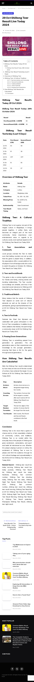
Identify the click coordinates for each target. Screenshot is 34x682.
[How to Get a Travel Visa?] (6, 597)
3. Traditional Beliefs (15, 84)
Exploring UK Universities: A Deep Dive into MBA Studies (22, 586)
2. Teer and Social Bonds (16, 82)
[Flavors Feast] (17, 3)
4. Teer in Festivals (15, 85)
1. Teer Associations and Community (19, 80)
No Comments (21, 30)
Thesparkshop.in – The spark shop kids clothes (24, 525)
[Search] (31, 3)
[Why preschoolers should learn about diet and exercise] (6, 564)
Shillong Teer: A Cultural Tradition (15, 78)
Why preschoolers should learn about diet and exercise (21, 564)
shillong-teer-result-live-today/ (12, 512)
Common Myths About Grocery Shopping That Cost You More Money (21, 575)
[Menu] (3, 3)
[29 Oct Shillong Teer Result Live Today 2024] (17, 46)
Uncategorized (8, 13)
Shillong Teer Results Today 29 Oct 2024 (15, 65)
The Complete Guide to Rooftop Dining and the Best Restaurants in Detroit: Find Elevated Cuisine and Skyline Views (22, 640)
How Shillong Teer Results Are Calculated (14, 90)
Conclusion (10, 93)
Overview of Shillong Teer (13, 76)
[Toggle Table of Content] (28, 61)
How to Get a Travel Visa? (21, 595)
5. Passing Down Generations (18, 87)
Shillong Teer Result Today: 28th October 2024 (18, 69)
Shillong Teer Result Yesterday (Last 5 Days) (17, 73)
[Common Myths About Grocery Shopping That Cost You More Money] (6, 575)
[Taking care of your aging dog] (6, 555)
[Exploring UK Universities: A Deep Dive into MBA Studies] (6, 586)
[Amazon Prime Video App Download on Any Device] (6, 606)
